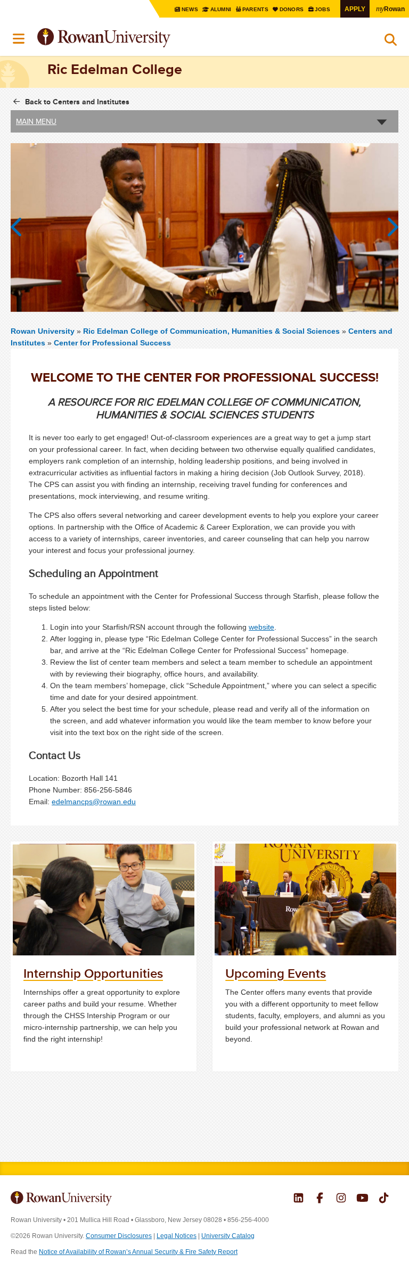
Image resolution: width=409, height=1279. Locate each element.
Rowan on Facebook (319, 1199)
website (261, 627)
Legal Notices (177, 1236)
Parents (256, 9)
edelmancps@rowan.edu (94, 801)
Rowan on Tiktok (383, 1199)
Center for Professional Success (112, 343)
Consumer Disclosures (119, 1236)
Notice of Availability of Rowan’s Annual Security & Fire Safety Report (138, 1252)
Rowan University (130, 38)
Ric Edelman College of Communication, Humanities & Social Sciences (212, 331)
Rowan (390, 8)
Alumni (220, 9)
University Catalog (228, 1236)
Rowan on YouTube (362, 1199)
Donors (292, 9)
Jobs (323, 9)
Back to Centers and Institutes (77, 101)
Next (387, 227)
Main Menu (36, 121)
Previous (21, 227)
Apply (355, 8)
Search (391, 42)
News (190, 9)
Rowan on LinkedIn (298, 1199)
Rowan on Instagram (341, 1199)
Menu (19, 38)
